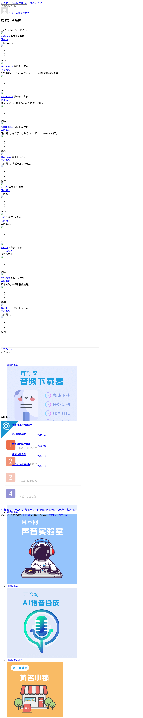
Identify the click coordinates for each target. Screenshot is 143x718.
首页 (3, 3)
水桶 (3, 217)
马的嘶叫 (5, 130)
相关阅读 (71, 509)
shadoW (4, 187)
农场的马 (5, 70)
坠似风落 (5, 278)
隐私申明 (50, 509)
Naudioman (6, 157)
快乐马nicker (7, 100)
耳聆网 (26, 515)
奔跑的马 (5, 281)
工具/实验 (30, 3)
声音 (8, 3)
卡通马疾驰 (6, 251)
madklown (5, 36)
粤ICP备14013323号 (58, 515)
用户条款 (40, 509)
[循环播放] (74, 53)
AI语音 (41, 3)
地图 (19, 3)
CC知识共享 (7, 509)
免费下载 (41, 435)
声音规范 (19, 509)
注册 (18, 13)
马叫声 (4, 39)
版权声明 (29, 509)
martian (4, 247)
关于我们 (61, 509)
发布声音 (25, 13)
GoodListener (7, 66)
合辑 (13, 3)
